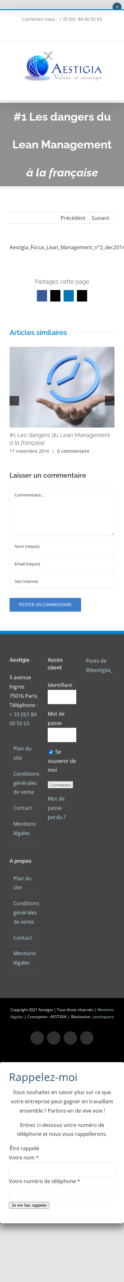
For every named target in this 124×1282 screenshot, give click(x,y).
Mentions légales (24, 828)
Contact (22, 807)
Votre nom (24, 1157)
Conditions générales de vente (24, 783)
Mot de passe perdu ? (57, 808)
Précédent (73, 217)
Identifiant (60, 685)
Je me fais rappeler (29, 1205)
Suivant (100, 217)
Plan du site (22, 753)
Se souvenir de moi (62, 761)
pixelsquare (103, 1016)
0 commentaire (73, 451)
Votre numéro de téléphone (44, 1181)
